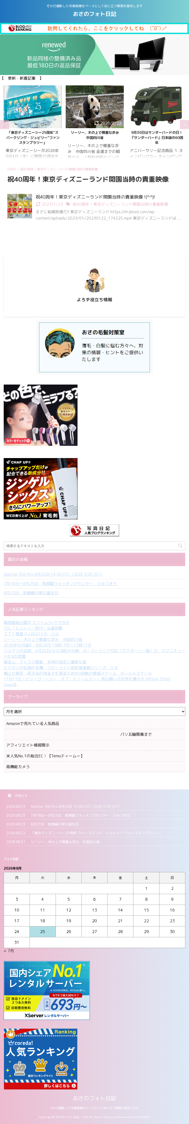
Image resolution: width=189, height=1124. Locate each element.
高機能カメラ (18, 766)
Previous (4, 124)
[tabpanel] (33, 124)
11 (42, 910)
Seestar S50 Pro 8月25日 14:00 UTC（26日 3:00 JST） (54, 574)
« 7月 (9, 950)
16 (172, 910)
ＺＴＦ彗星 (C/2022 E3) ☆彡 (31, 634)
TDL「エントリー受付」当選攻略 (33, 628)
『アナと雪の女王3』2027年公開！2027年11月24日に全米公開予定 (157, 137)
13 (94, 910)
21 (120, 921)
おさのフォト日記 (94, 14)
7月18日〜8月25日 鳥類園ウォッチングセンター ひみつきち (60, 583)
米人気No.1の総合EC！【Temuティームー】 (45, 756)
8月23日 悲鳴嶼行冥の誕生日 (31, 593)
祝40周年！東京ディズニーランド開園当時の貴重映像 (120, 204)
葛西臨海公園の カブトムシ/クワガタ (37, 622)
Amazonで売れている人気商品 (32, 723)
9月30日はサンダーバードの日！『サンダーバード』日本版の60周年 (94, 137)
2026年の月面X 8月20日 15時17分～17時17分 (47, 645)
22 (146, 921)
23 (172, 921)
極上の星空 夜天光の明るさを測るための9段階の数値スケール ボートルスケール (78, 673)
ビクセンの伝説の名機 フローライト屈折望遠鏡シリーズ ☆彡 (61, 667)
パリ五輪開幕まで (79, 734)
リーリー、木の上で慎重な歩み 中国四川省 (34, 135)
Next (184, 124)
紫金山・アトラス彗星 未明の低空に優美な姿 (45, 662)
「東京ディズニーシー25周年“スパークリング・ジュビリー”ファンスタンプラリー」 (96, 833)
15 (146, 910)
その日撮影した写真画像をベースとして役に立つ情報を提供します (94, 1108)
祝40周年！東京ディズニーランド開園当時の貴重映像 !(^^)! (95, 197)
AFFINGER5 (142, 1117)
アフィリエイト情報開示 (27, 745)
